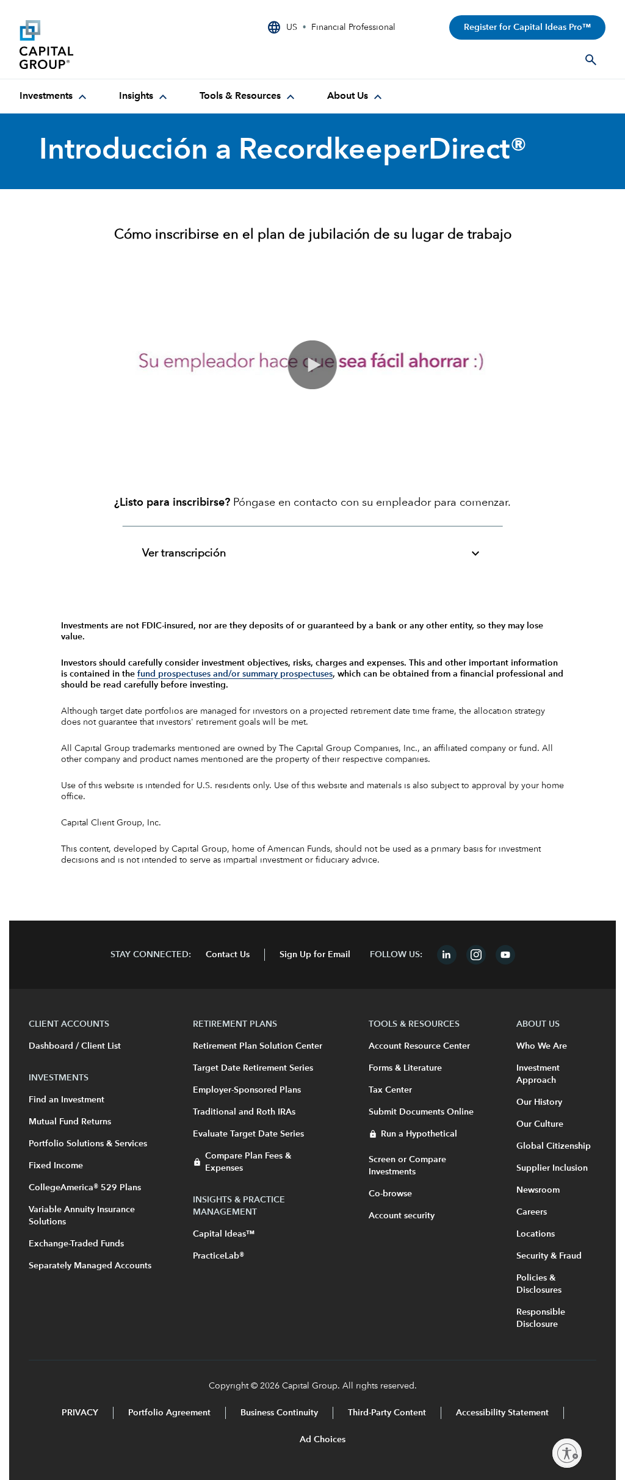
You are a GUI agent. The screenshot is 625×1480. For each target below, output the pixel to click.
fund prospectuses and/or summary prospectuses (235, 674)
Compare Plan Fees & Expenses (248, 1162)
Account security (402, 1216)
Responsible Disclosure (540, 1318)
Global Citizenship (553, 1146)
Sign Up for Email (315, 954)
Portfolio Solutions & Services (88, 1144)
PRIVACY (80, 1413)
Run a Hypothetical (419, 1134)
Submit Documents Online (421, 1112)
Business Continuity (279, 1413)
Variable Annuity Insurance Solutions (82, 1215)
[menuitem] (54, 96)
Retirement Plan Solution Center (257, 1046)
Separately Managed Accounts (90, 1266)
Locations (535, 1234)
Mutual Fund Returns (70, 1122)
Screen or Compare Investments (407, 1165)
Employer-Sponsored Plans (247, 1090)
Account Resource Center (419, 1046)
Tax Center (390, 1090)
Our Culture (539, 1124)
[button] (312, 364)
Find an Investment (66, 1100)
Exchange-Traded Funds (76, 1244)
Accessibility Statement (502, 1413)
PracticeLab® (218, 1256)
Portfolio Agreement (169, 1413)
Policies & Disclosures (539, 1284)
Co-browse (390, 1194)
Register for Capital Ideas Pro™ (527, 27)
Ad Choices (321, 1439)
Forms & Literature (405, 1068)
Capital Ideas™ (224, 1234)
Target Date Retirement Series (253, 1068)
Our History (539, 1102)
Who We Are (541, 1046)
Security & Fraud (549, 1256)
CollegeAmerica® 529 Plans (85, 1188)
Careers (531, 1212)
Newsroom (538, 1190)
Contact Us (228, 954)
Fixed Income (56, 1166)
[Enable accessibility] (567, 1453)
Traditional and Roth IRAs (244, 1112)
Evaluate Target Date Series (248, 1134)
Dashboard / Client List (75, 1046)
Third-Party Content (387, 1413)
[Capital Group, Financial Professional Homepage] (111, 44)
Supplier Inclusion (552, 1168)
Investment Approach (538, 1074)
